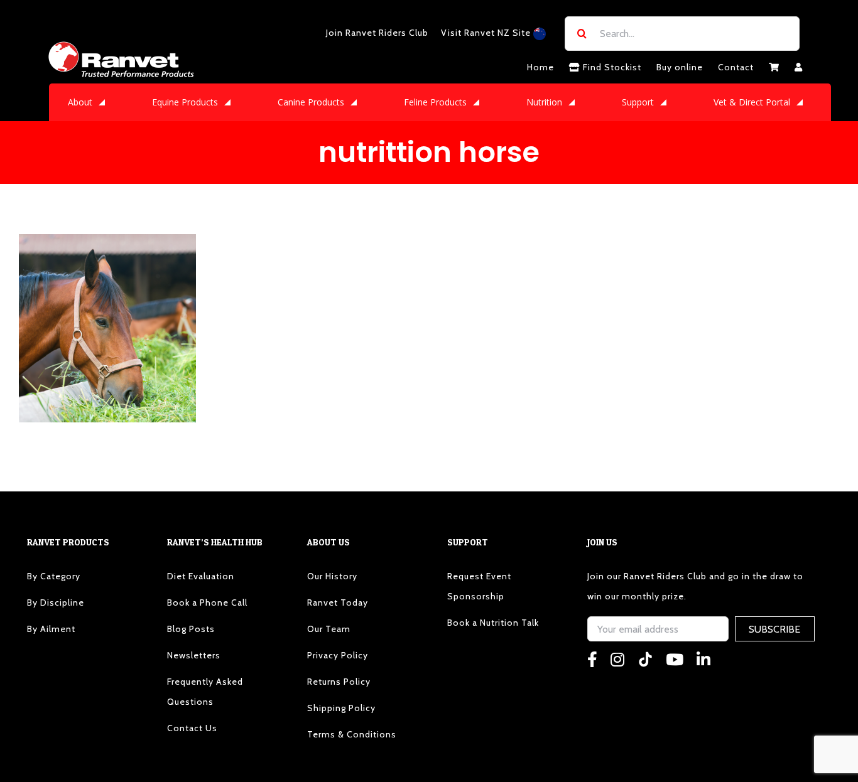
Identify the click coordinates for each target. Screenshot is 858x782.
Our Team (328, 629)
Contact (736, 67)
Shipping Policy (341, 708)
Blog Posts (191, 629)
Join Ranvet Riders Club (377, 32)
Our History (332, 576)
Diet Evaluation (200, 576)
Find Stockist (610, 67)
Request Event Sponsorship (479, 586)
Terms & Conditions (351, 734)
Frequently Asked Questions (205, 691)
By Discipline (55, 602)
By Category (53, 576)
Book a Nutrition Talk (493, 622)
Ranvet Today (337, 602)
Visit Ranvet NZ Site (487, 32)
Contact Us (192, 728)
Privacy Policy (337, 655)
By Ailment (51, 629)
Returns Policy (339, 681)
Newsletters (193, 655)
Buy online (679, 67)
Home (540, 67)
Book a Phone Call (207, 602)
